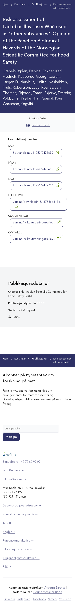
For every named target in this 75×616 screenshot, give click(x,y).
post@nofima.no (13, 470)
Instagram (23, 599)
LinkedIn (9, 599)
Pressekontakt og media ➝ (20, 514)
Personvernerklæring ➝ (18, 540)
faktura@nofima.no (15, 479)
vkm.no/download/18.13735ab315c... (37, 202)
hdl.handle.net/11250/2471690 (33, 153)
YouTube (65, 599)
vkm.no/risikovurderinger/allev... (34, 222)
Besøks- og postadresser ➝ (22, 505)
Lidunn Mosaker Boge (47, 592)
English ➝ (9, 532)
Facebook (39, 599)
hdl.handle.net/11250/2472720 (33, 185)
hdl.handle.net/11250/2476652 (33, 169)
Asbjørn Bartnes (54, 587)
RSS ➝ (7, 566)
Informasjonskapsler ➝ (17, 549)
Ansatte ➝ (9, 523)
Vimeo (52, 599)
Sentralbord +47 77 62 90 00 (21, 462)
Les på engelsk (41, 125)
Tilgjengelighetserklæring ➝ (21, 558)
